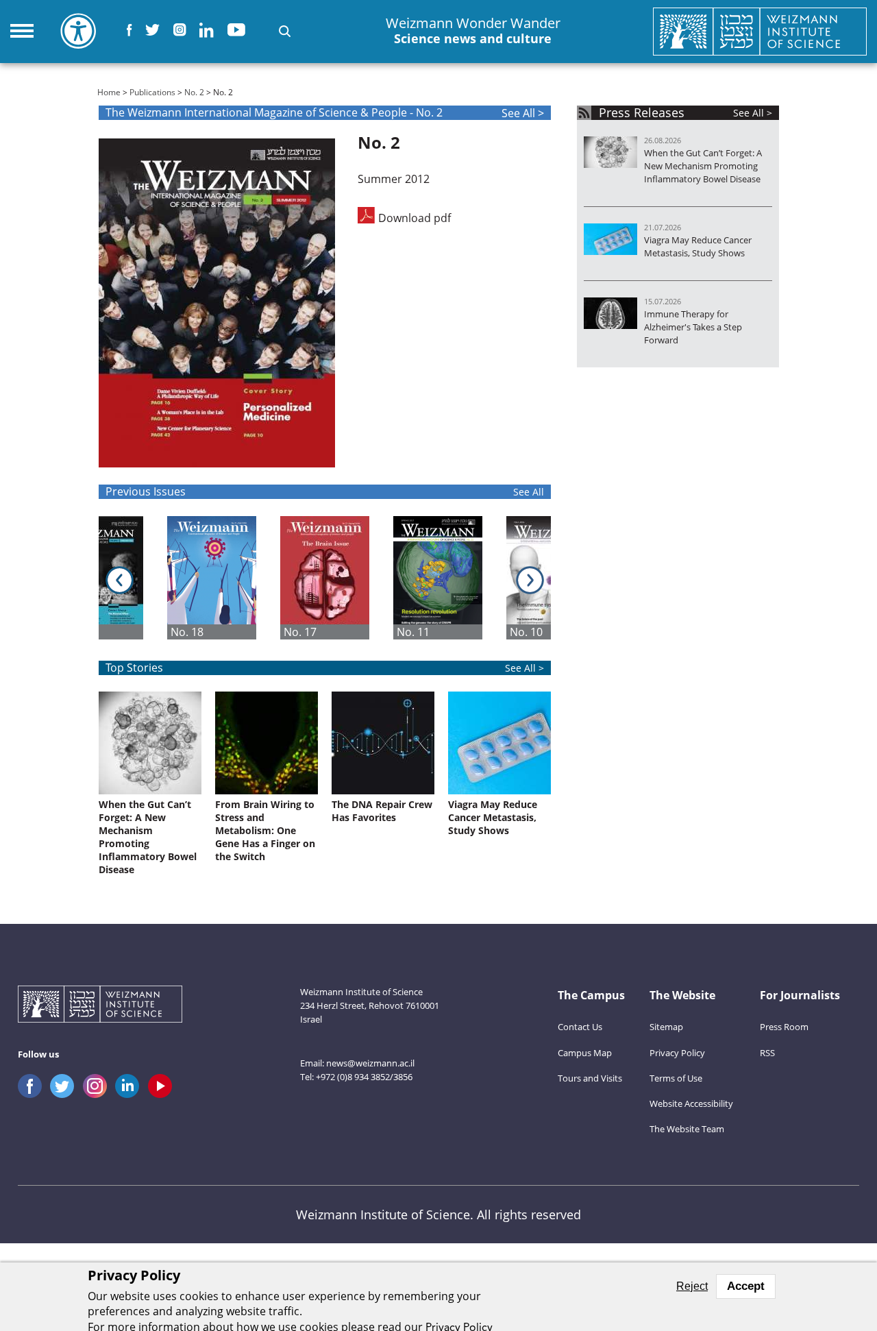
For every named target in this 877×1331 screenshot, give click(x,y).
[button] (284, 31)
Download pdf (414, 216)
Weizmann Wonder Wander (473, 31)
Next (530, 580)
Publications (152, 92)
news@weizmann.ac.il (370, 1063)
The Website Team (687, 1129)
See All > (523, 113)
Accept (746, 1286)
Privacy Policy (677, 1053)
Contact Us (580, 1027)
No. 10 (526, 631)
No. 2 (194, 92)
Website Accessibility (691, 1103)
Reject (692, 1286)
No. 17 (300, 631)
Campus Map (585, 1053)
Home (109, 92)
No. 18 (187, 631)
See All (528, 491)
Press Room (784, 1027)
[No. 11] (449, 577)
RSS (767, 1053)
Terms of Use (676, 1078)
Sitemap (666, 1027)
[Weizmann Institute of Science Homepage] (760, 31)
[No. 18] (223, 577)
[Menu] (22, 31)
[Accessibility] (78, 31)
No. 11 (413, 631)
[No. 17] (336, 577)
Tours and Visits (590, 1078)
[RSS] (584, 113)
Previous (120, 580)
